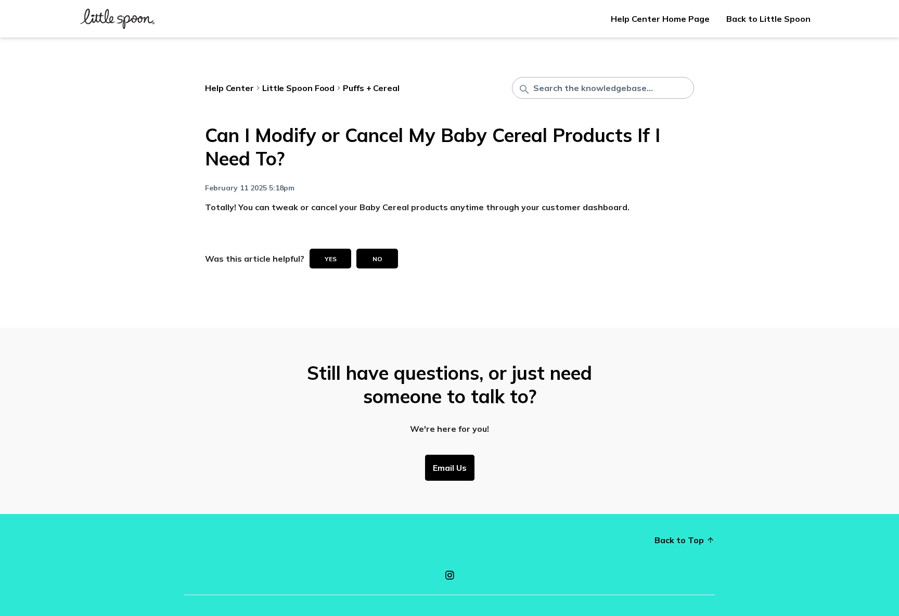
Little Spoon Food (298, 88)
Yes (331, 259)
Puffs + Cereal (371, 88)
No (377, 259)
